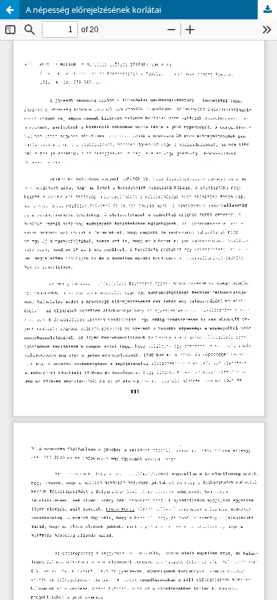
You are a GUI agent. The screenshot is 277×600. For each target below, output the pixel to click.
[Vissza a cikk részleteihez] (9, 9)
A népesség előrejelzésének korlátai (93, 9)
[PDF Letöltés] (267, 9)
